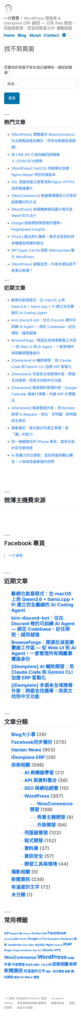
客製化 (37, 965)
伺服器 (70, 958)
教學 (73, 964)
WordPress (36, 796)
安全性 (29, 964)
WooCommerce (20, 957)
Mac (31, 944)
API (7, 933)
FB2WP (23, 939)
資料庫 (31, 848)
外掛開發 (46, 825)
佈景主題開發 (51, 817)
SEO (35, 950)
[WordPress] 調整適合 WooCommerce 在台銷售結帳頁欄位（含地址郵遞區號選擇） (43, 140)
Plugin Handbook (22, 950)
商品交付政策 (25, 1007)
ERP (44, 933)
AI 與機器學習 (39, 772)
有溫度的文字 (25, 887)
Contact (51, 35)
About (35, 35)
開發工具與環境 (40, 864)
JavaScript (14, 944)
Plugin (8, 950)
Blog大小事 (23, 734)
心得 (48, 964)
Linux (25, 944)
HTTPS (43, 939)
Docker (36, 933)
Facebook (56, 933)
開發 (36, 977)
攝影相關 (20, 872)
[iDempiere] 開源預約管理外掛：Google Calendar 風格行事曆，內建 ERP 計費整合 (44, 394)
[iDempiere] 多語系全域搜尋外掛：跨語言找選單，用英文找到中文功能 (42, 690)
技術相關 (20, 765)
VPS (57, 950)
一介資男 (11, 18)
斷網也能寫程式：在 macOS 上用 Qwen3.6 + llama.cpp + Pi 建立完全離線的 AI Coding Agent (42, 306)
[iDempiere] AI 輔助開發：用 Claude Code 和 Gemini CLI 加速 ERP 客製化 (42, 672)
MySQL (40, 944)
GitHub (8, 1003)
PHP (67, 944)
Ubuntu (47, 950)
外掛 (7, 964)
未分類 (18, 894)
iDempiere (53, 938)
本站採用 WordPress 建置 (31, 998)
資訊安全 (33, 856)
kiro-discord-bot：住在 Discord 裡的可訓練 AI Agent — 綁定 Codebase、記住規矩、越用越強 (43, 326)
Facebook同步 (11, 939)
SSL (39, 950)
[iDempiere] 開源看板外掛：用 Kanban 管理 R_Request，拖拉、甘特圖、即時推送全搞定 (44, 414)
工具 (43, 965)
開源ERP (29, 977)
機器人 (49, 971)
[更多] (64, 35)
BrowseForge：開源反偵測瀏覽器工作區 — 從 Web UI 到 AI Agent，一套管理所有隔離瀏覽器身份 (43, 346)
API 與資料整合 (40, 780)
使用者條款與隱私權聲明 (31, 1003)
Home (9, 35)
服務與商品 (57, 1003)
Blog (22, 35)
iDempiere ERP (28, 757)
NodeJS (59, 945)
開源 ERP (19, 977)
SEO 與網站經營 (41, 788)
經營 (67, 971)
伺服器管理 (36, 832)
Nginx (50, 944)
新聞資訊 (20, 879)
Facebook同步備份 (31, 742)
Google (33, 938)
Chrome (27, 933)
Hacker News (26, 750)
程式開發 (33, 840)
